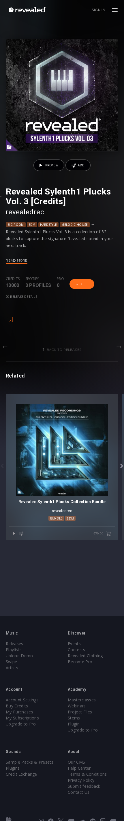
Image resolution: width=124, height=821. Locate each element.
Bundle (56, 518)
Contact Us (78, 792)
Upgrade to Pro (21, 724)
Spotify (32, 279)
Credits (13, 279)
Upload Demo (19, 655)
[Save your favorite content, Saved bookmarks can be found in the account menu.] (11, 316)
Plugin (74, 724)
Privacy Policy (81, 780)
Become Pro (80, 661)
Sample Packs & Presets (29, 762)
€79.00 (98, 533)
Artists (12, 667)
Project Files (80, 712)
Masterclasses (82, 700)
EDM (32, 225)
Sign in (98, 9)
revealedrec (25, 212)
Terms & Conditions (87, 774)
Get (84, 284)
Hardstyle (48, 225)
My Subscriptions (22, 718)
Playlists (14, 649)
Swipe (11, 661)
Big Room (15, 225)
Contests (76, 649)
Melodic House (74, 225)
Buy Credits (17, 706)
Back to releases (64, 350)
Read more (16, 260)
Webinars (77, 706)
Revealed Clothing (85, 655)
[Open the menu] (115, 10)
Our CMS (76, 762)
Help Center (79, 768)
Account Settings (22, 700)
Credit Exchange (21, 774)
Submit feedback (84, 786)
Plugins (13, 768)
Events (74, 643)
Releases (14, 643)
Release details (23, 296)
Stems (74, 718)
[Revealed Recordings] (27, 9)
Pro (60, 279)
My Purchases (19, 712)
